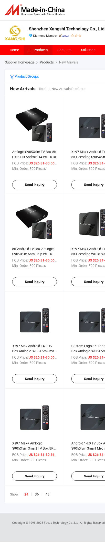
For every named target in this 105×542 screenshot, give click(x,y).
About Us (64, 49)
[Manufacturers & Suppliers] (35, 9)
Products (41, 49)
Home (14, 49)
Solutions (88, 49)
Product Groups (26, 76)
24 (26, 494)
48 (47, 494)
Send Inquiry (34, 185)
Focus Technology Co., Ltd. (62, 522)
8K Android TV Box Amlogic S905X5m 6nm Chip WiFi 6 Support (32, 253)
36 (37, 494)
